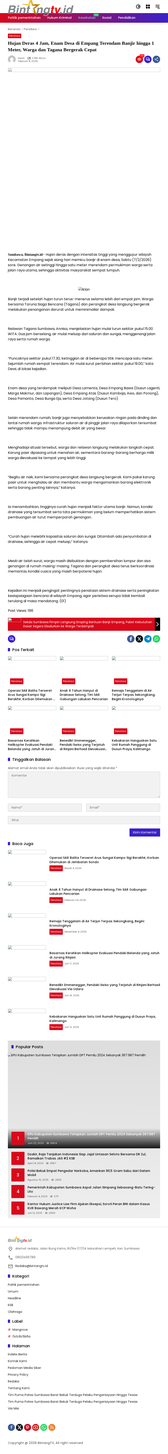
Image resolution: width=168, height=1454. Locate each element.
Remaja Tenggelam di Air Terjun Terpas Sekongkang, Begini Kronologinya (133, 695)
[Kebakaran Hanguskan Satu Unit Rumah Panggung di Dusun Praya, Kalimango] (136, 721)
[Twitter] (139, 639)
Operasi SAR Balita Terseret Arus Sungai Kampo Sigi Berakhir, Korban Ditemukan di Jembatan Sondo (32, 695)
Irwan (21, 58)
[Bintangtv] (41, 6)
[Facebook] (131, 639)
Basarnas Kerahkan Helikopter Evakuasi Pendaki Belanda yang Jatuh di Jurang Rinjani (32, 745)
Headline (14, 1298)
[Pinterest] (27, 1427)
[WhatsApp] (156, 639)
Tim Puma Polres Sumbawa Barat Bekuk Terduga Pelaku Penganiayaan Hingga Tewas (73, 1395)
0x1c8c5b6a (21, 1336)
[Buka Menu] (147, 6)
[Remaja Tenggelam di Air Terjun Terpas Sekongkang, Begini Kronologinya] (136, 671)
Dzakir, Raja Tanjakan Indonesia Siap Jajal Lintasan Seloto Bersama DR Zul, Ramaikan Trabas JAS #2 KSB (87, 1156)
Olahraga (15, 1312)
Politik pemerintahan (23, 1285)
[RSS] (51, 1427)
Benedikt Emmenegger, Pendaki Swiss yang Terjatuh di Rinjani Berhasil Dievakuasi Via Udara (82, 745)
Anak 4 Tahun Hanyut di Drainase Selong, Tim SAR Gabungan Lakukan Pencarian (84, 695)
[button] (138, 6)
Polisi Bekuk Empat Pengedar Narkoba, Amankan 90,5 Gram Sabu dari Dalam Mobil (89, 1173)
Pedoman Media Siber (24, 1368)
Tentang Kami (19, 1388)
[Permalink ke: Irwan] (13, 59)
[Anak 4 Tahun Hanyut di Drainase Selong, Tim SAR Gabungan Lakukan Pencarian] (84, 671)
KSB (10, 1305)
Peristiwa (14, 36)
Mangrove (20, 1329)
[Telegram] (148, 639)
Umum (13, 1291)
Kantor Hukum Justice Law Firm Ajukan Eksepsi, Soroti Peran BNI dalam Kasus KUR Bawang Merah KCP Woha (89, 1206)
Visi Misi (13, 1408)
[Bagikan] (156, 59)
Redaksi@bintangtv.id (31, 1266)
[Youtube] (35, 1427)
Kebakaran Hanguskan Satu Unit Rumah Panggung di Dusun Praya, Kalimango (134, 745)
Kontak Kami (17, 1361)
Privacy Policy (18, 1374)
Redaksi (13, 1381)
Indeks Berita (17, 1354)
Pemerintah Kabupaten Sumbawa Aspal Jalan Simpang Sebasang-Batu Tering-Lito (91, 1189)
